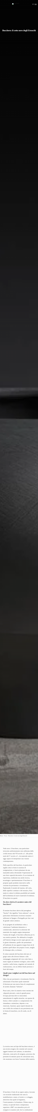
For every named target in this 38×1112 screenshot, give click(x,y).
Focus (5, 835)
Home (1, 835)
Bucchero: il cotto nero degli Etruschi (17, 835)
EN (36, 4)
